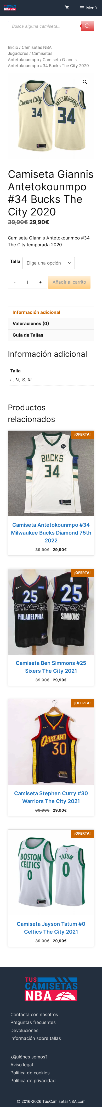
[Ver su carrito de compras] (66, 8)
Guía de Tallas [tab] (28, 335)
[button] (85, 82)
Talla (15, 261)
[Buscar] (87, 26)
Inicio (13, 47)
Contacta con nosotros (34, 1014)
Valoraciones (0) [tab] (31, 323)
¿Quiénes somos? (29, 1056)
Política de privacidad (33, 1080)
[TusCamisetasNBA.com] (10, 8)
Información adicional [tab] (36, 312)
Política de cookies (30, 1072)
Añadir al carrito (69, 282)
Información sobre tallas (35, 1038)
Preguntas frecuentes (33, 1022)
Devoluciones (24, 1030)
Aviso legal (21, 1064)
